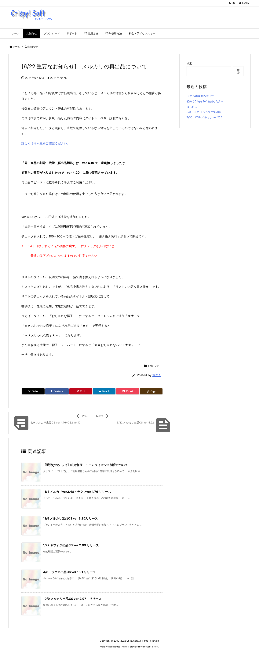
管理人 (156, 375)
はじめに (192, 106)
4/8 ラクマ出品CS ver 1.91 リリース (69, 572)
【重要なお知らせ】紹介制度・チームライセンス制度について (85, 465)
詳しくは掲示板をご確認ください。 (45, 143)
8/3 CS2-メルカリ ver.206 (204, 112)
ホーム (16, 46)
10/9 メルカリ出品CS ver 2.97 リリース (72, 599)
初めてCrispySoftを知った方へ (205, 101)
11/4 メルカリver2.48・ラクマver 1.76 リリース (77, 492)
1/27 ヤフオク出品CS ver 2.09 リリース (71, 545)
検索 (189, 63)
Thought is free (150, 646)
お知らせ (33, 46)
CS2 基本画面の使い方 (200, 96)
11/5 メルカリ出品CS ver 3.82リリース (70, 518)
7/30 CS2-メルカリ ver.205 (204, 117)
